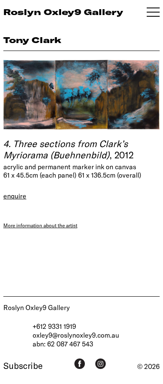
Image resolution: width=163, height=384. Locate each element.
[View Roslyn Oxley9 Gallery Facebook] (79, 364)
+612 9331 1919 (54, 326)
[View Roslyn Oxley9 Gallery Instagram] (100, 364)
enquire (14, 196)
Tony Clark (32, 40)
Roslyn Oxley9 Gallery (36, 307)
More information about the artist (40, 225)
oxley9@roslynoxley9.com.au (76, 335)
